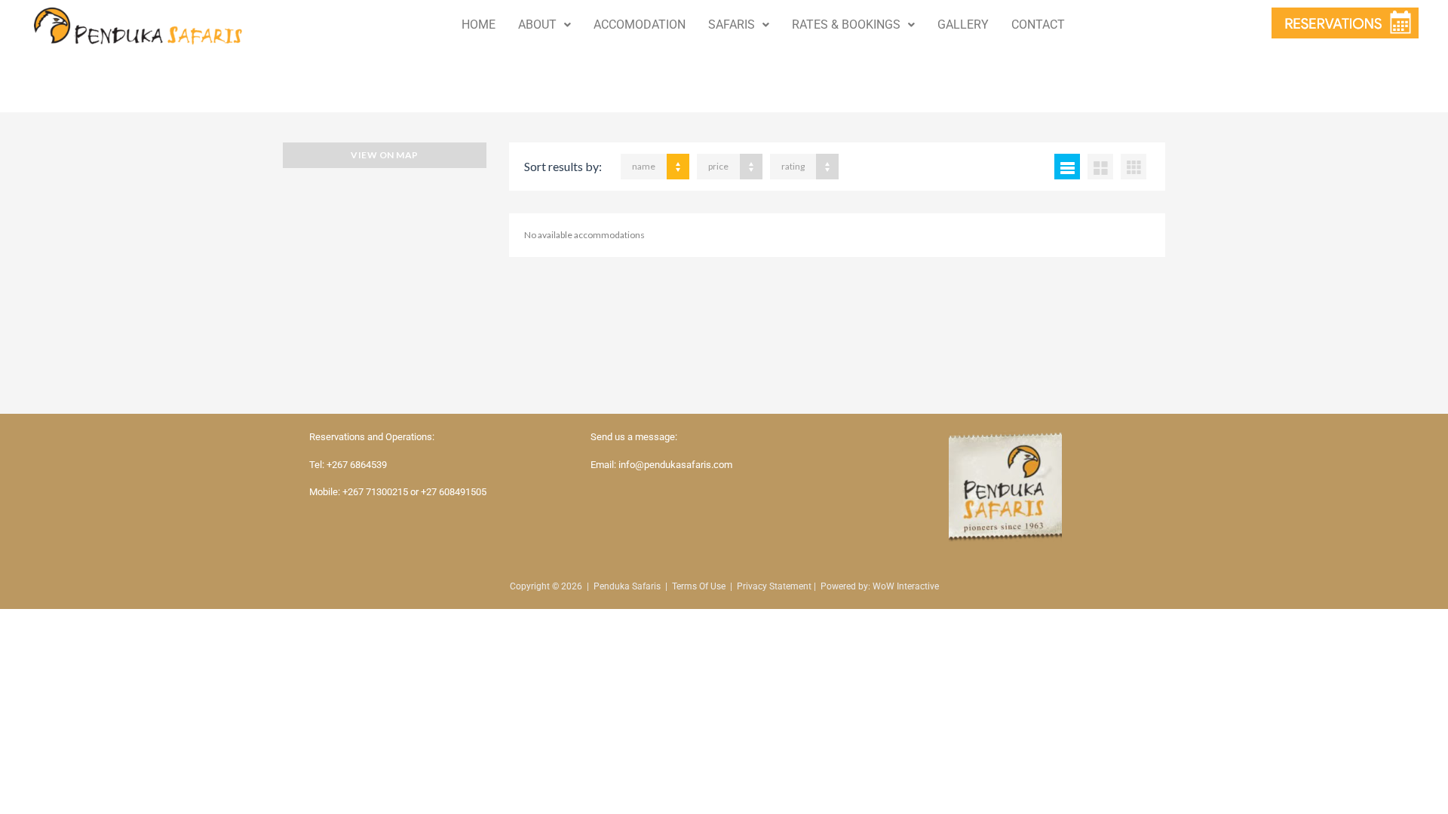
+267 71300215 (375, 491)
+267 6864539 (357, 464)
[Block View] (1133, 166)
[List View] (1067, 166)
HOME (478, 24)
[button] (544, 25)
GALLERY (963, 24)
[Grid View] (1100, 166)
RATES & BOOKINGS (846, 24)
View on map (384, 155)
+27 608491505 (453, 491)
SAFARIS (731, 24)
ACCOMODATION (640, 24)
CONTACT (1038, 24)
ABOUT (537, 24)
